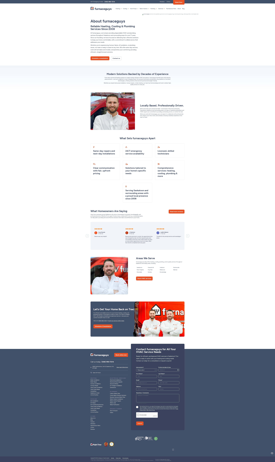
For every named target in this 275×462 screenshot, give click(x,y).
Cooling (125, 8)
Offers (92, 427)
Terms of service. (125, 458)
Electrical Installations (115, 380)
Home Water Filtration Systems (118, 395)
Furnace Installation (96, 383)
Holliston (162, 267)
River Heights (140, 269)
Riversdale (139, 272)
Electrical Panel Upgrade (116, 382)
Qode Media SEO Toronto (165, 459)
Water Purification (114, 404)
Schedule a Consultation (103, 326)
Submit (140, 423)
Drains (111, 412)
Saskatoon (139, 267)
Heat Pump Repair (95, 389)
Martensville (176, 267)
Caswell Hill (151, 267)
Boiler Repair (94, 382)
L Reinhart (132, 232)
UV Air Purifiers (94, 395)
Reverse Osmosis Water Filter (117, 397)
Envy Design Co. (168, 460)
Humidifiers (93, 391)
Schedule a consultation (100, 58)
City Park (150, 269)
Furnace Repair (94, 385)
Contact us (116, 58)
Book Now (178, 2)
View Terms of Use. (150, 410)
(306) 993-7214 (109, 2)
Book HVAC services (144, 278)
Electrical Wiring (114, 383)
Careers (93, 421)
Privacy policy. (118, 458)
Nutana (150, 272)
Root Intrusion (114, 410)
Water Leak (113, 402)
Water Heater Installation (116, 399)
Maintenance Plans (171, 8)
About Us (93, 418)
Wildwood (162, 269)
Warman (175, 269)
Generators (113, 387)
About (179, 8)
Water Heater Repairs (115, 401)
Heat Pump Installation (96, 387)
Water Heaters (144, 8)
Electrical (160, 8)
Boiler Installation (95, 380)
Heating (118, 8)
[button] (156, 438)
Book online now (121, 355)
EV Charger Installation (116, 385)
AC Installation (94, 401)
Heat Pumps (133, 8)
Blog (183, 8)
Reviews (93, 429)
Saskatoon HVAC (95, 393)
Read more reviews (176, 211)
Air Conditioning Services (97, 404)
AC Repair (93, 402)
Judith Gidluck (164, 232)
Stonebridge (163, 272)
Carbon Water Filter (115, 393)
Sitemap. (112, 458)
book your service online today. (116, 320)
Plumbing (152, 8)
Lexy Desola (101, 232)
